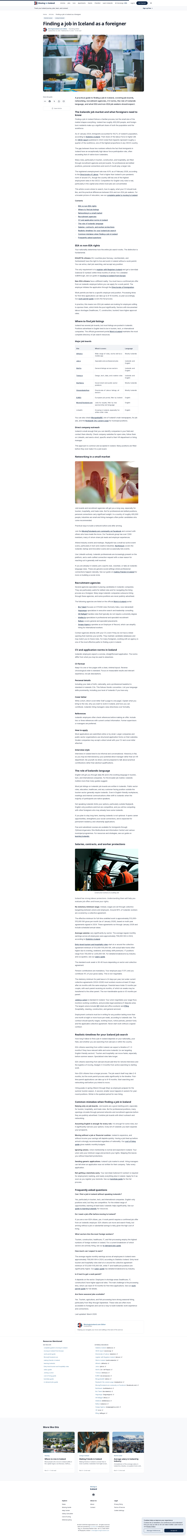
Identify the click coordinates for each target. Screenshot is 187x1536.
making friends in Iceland (124, 572)
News (64, 1504)
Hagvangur (82, 610)
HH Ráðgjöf (82, 614)
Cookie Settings (119, 1510)
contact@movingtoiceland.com (100, 1530)
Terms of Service (119, 1507)
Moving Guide (66, 1507)
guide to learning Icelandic (86, 1209)
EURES (78, 398)
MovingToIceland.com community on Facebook (101, 531)
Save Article (58, 108)
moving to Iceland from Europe (113, 276)
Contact (92, 1507)
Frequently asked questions (89, 238)
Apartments (82, 3)
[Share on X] (54, 101)
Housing (47, 1456)
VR (98, 1006)
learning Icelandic (82, 836)
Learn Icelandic (108, 3)
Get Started (142, 3)
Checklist (97, 3)
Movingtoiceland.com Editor (57, 29)
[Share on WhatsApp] (59, 101)
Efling (126, 1006)
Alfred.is (79, 354)
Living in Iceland (59, 18)
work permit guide (86, 299)
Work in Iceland (116, 331)
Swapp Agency (84, 624)
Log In (133, 3)
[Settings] (151, 3)
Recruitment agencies (87, 217)
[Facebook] (93, 1495)
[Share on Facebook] (50, 101)
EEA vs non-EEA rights (87, 206)
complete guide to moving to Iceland (122, 195)
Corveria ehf (93, 1526)
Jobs (69, 3)
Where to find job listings (88, 210)
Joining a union (81, 1000)
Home (45, 14)
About (92, 1504)
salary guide (100, 957)
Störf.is (78, 368)
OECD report (83, 140)
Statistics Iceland (93, 137)
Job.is (78, 361)
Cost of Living (66, 1517)
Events (90, 3)
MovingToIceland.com (84, 403)
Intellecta (82, 617)
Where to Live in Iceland (55, 1459)
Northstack (119, 546)
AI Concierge (121, 3)
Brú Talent (82, 607)
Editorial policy (67, 1520)
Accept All (174, 1530)
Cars (74, 3)
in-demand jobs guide (112, 1246)
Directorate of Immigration (123, 287)
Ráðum (81, 621)
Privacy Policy (118, 1504)
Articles (62, 3)
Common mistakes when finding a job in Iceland (98, 234)
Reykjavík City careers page (97, 421)
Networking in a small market (90, 213)
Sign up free (147, 8)
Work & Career (48, 18)
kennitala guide (116, 1179)
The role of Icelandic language (90, 224)
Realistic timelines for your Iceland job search (97, 231)
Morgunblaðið (96, 418)
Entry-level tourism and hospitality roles (91, 944)
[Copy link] (45, 101)
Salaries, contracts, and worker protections (96, 227)
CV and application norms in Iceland (93, 220)
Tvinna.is (79, 376)
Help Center (66, 1510)
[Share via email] (64, 101)
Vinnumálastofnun (82, 390)
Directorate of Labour (89, 174)
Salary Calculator (67, 1513)
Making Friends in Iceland (90, 1459)
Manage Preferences (153, 1530)
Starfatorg (80, 383)
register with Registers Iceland (109, 270)
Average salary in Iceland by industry (126, 1460)
